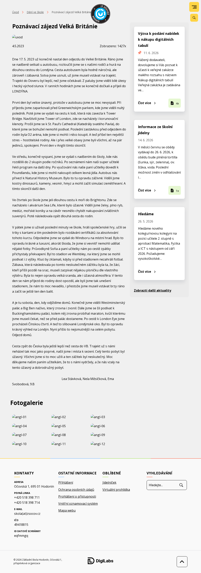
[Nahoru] (181, 561)
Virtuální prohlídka (116, 489)
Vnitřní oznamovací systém (78, 503)
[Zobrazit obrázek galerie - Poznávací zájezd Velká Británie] (29, 417)
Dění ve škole (35, 12)
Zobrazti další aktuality (152, 290)
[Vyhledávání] (194, 18)
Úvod (15, 12)
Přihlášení (65, 482)
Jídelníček (109, 482)
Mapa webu (67, 510)
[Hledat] (181, 485)
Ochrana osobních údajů (76, 489)
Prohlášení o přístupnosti (77, 496)
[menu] (194, 7)
